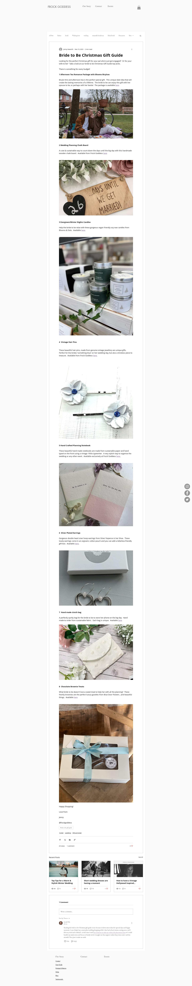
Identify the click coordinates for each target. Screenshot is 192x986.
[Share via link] (75, 840)
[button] (139, 7)
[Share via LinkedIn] (70, 840)
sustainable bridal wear (98, 35)
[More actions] (132, 49)
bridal (66, 35)
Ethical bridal (111, 35)
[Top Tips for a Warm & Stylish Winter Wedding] (63, 869)
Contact (58, 961)
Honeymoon (122, 35)
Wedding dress (76, 35)
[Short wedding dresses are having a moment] (96, 869)
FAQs (57, 972)
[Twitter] (187, 499)
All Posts (51, 35)
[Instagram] (187, 486)
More (130, 35)
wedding (86, 35)
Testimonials (59, 979)
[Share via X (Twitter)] (65, 840)
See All (140, 857)
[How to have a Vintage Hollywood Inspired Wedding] (128, 869)
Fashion (59, 35)
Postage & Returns (61, 968)
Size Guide (59, 965)
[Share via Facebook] (60, 840)
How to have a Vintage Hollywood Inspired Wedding (126, 881)
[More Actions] (132, 923)
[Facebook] (187, 493)
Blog (57, 976)
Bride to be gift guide (66, 828)
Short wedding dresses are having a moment (96, 881)
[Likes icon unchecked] (65, 941)
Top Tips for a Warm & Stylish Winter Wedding (62, 881)
